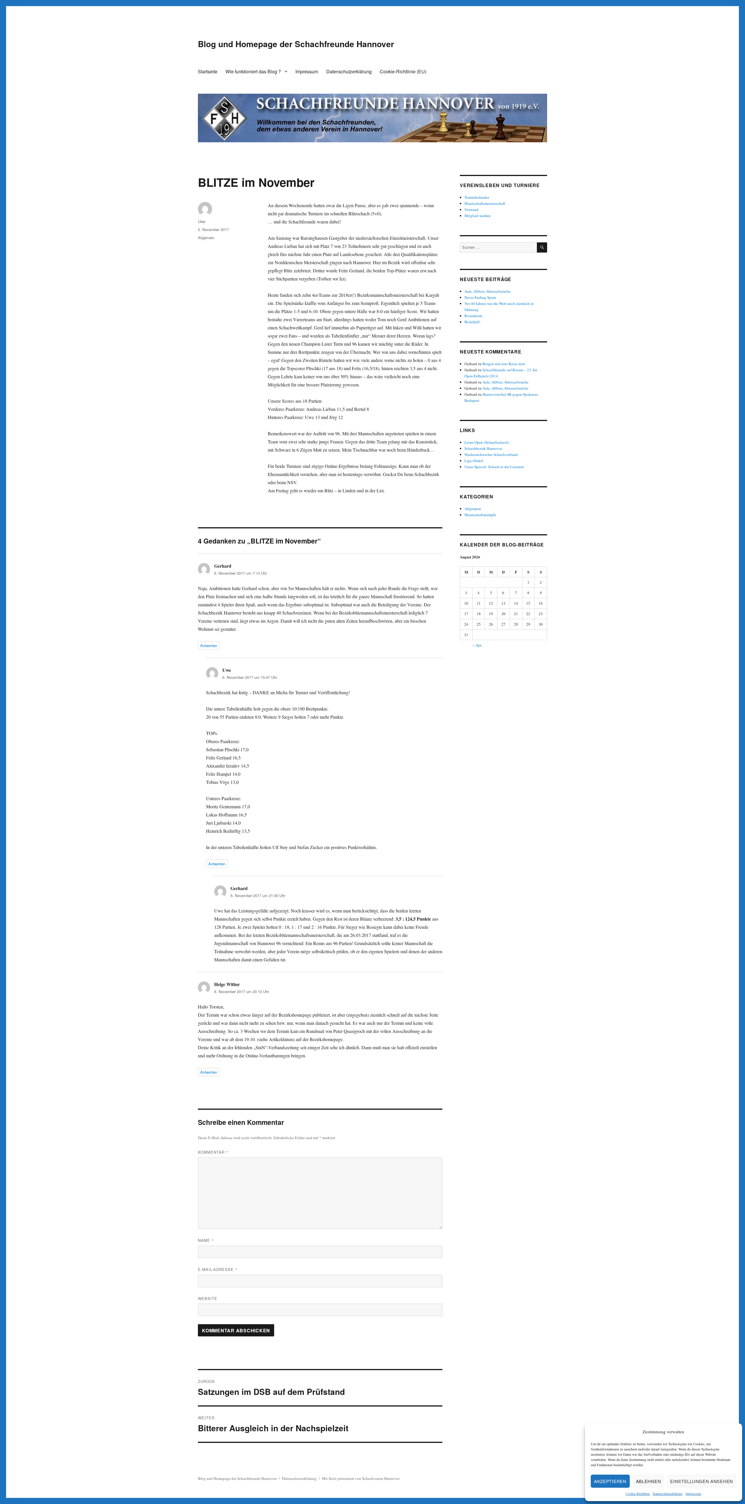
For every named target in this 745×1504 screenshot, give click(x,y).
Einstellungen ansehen (701, 1481)
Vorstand (471, 209)
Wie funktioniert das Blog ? (253, 71)
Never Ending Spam (480, 297)
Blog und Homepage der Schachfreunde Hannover (296, 44)
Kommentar (213, 1152)
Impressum (693, 1493)
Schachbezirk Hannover (483, 448)
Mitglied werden (477, 215)
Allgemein (206, 237)
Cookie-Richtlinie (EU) (403, 71)
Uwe (201, 221)
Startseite (207, 71)
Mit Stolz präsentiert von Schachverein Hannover (361, 1478)
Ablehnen (648, 1481)
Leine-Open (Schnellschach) (486, 442)
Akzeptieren (610, 1481)
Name (206, 1240)
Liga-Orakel (473, 460)
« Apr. (477, 645)
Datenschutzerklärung (668, 1493)
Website (207, 1298)
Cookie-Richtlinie (638, 1493)
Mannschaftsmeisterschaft (484, 203)
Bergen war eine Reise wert (504, 363)
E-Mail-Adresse (217, 1269)
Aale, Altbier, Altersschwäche (487, 291)
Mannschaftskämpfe (480, 514)
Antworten (208, 645)
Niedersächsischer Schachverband (491, 454)
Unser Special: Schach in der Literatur (494, 466)
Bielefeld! (472, 321)
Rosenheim (473, 315)
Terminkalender (476, 197)
